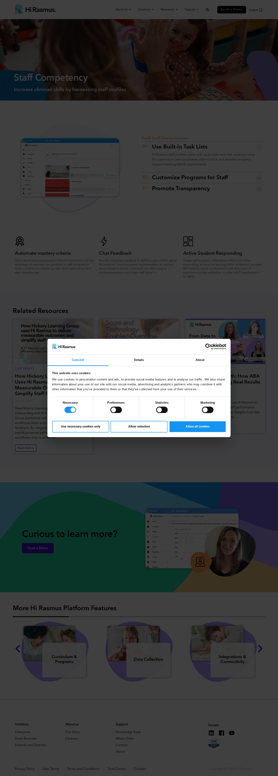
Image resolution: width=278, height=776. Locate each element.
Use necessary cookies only (80, 426)
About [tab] (200, 360)
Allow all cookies (198, 426)
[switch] (116, 410)
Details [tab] (139, 360)
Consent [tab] (78, 360)
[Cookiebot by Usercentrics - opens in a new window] (208, 347)
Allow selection (139, 426)
